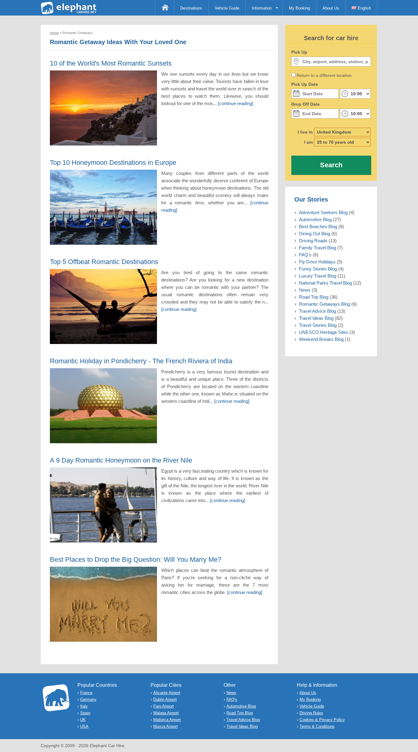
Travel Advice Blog (317, 311)
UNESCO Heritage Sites (323, 332)
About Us (331, 8)
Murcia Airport (165, 726)
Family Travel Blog (317, 247)
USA (84, 726)
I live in (305, 132)
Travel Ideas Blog (316, 318)
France (86, 692)
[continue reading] (235, 103)
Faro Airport (163, 706)
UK (83, 719)
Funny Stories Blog (318, 268)
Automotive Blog (315, 219)
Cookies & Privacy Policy (322, 719)
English (363, 8)
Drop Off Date (305, 104)
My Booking (299, 8)
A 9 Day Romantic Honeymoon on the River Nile (121, 460)
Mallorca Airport (167, 719)
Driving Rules (311, 713)
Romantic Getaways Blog (324, 304)
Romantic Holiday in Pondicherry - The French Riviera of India (141, 361)
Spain (85, 713)
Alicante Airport (166, 692)
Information (262, 8)
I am (308, 142)
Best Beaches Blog (318, 226)
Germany (88, 699)
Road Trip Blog (313, 297)
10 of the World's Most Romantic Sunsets (111, 63)
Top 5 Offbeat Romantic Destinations (104, 262)
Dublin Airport (165, 699)
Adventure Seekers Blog (323, 212)
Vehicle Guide (227, 8)
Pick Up (299, 52)
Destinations (191, 8)
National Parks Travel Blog (325, 282)
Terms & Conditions (317, 726)
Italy (84, 706)
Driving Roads (313, 240)
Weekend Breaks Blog (321, 339)
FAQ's (305, 254)
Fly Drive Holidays (317, 261)
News (305, 290)
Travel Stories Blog (318, 325)
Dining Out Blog (314, 233)
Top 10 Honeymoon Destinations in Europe (113, 162)
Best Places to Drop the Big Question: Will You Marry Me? (135, 559)
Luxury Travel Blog (317, 275)
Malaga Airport (166, 713)
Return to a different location (324, 75)
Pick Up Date (304, 84)
